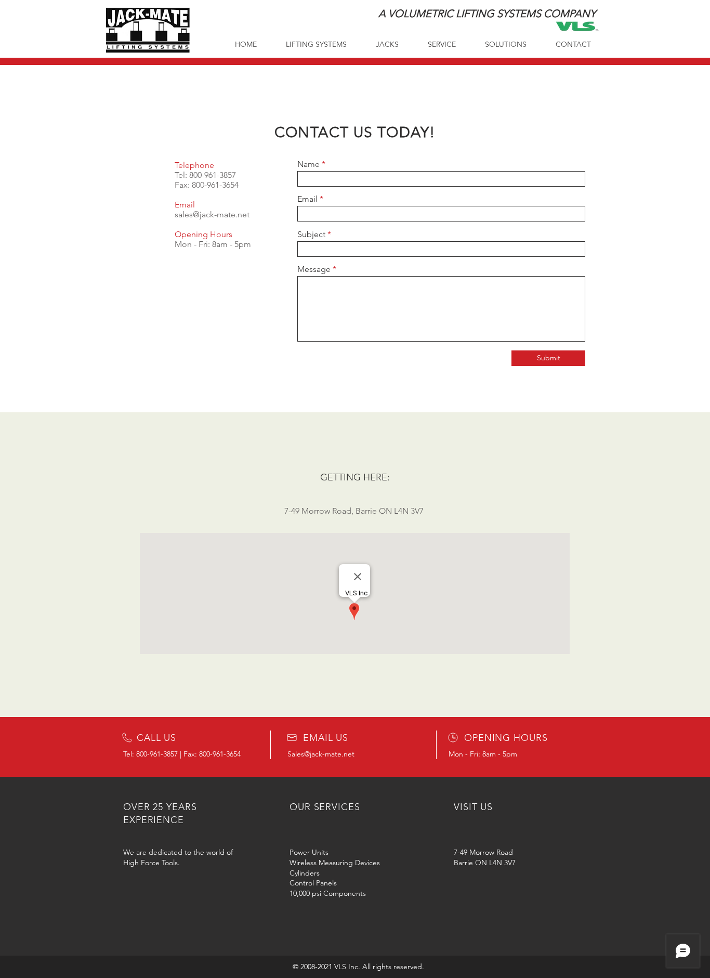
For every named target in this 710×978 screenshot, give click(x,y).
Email (307, 199)
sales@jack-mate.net (212, 214)
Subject (311, 234)
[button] (573, 44)
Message (314, 269)
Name (308, 164)
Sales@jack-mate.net (320, 754)
